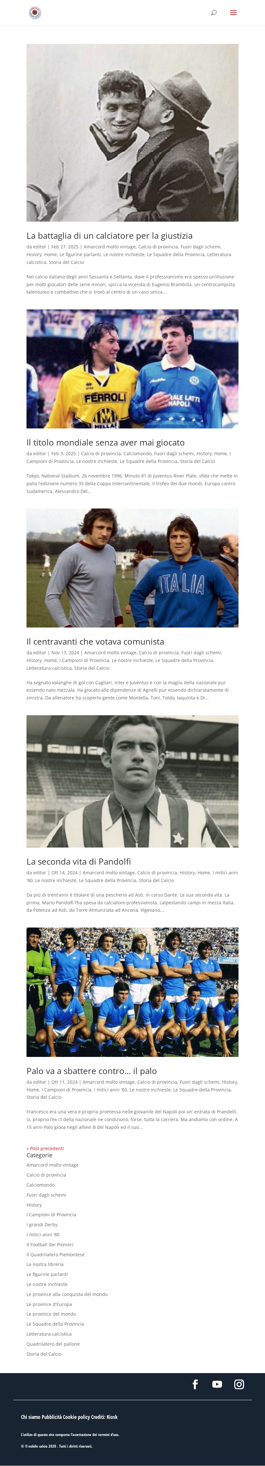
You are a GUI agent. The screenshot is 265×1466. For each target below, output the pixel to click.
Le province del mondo (51, 1314)
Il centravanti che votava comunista (95, 641)
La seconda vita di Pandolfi (78, 861)
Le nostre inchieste (123, 254)
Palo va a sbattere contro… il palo (91, 1071)
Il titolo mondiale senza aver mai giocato (105, 442)
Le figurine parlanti (80, 254)
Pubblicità (52, 1417)
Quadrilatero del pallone (53, 1344)
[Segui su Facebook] (195, 1384)
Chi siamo (30, 1417)
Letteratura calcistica (49, 668)
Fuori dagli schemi (200, 247)
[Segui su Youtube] (217, 1384)
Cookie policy (76, 1417)
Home (50, 254)
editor (39, 247)
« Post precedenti (45, 1148)
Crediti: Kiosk (104, 1417)
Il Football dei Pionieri (49, 1244)
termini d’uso (108, 1434)
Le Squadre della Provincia (176, 254)
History (34, 254)
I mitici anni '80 (110, 1090)
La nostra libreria (45, 1264)
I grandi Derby (42, 1224)
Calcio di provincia (158, 247)
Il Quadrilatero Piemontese (55, 1254)
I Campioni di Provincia (84, 660)
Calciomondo (137, 453)
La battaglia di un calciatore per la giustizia (109, 235)
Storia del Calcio (66, 262)
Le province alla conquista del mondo (67, 1294)
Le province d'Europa (49, 1304)
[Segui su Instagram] (239, 1384)
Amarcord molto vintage (110, 247)
